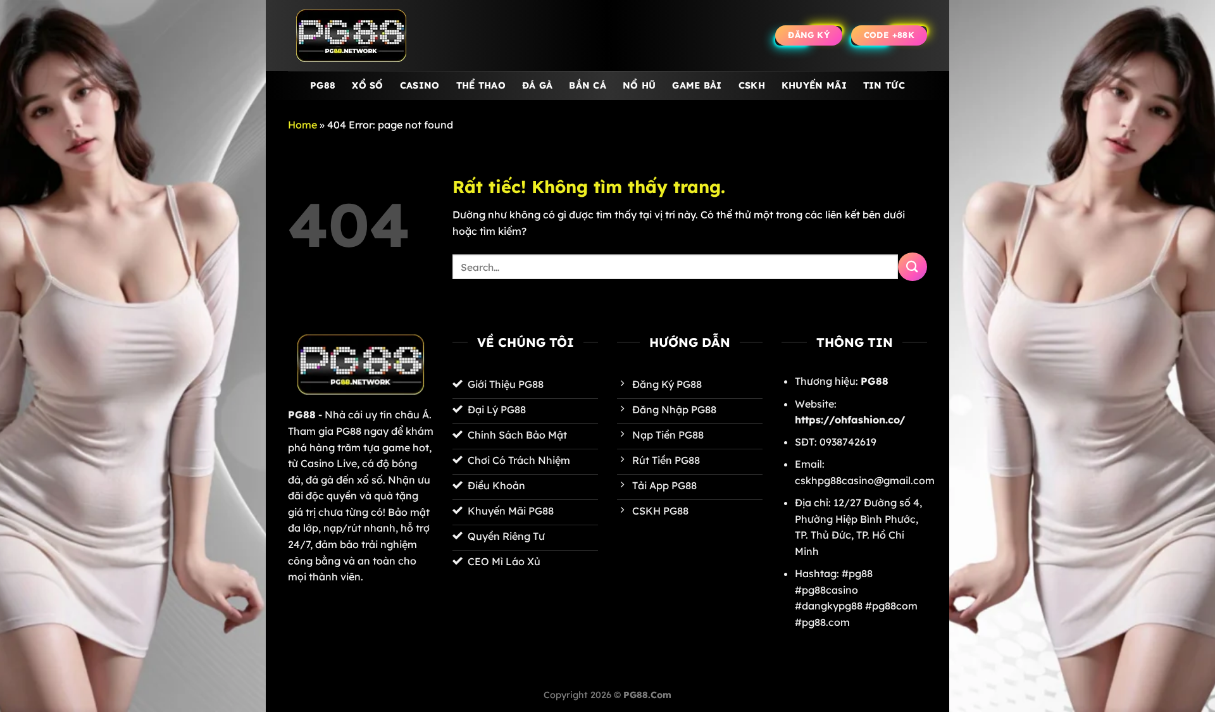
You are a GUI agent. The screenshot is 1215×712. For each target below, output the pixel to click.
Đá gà (537, 85)
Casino (420, 85)
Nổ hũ (639, 85)
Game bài (696, 85)
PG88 (322, 85)
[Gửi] (912, 267)
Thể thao (481, 85)
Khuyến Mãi (814, 85)
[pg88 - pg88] (351, 36)
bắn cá (587, 85)
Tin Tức (884, 85)
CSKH (751, 85)
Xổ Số (367, 85)
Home (302, 124)
